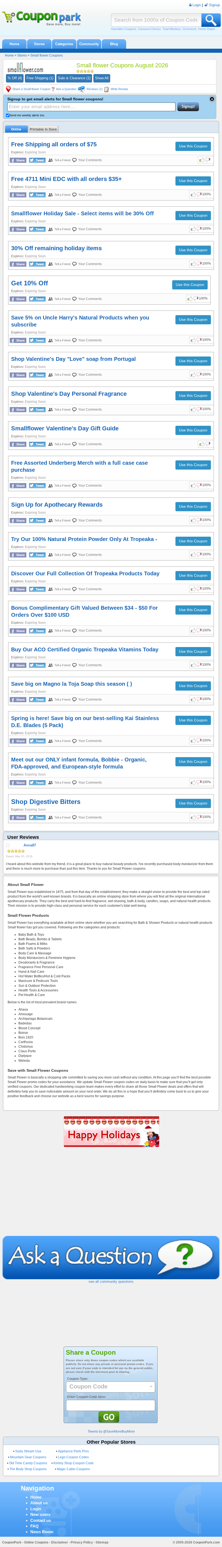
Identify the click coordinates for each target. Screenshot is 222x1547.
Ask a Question (66, 89)
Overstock (189, 29)
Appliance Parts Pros (73, 1451)
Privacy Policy (82, 1542)
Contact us (40, 1520)
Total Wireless (171, 29)
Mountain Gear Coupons (28, 1457)
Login (35, 1508)
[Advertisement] (111, 1195)
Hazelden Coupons (123, 29)
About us (39, 1502)
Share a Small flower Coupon (31, 89)
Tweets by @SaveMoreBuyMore (111, 1431)
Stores (39, 44)
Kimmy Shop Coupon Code (73, 1463)
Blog (114, 44)
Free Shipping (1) (40, 78)
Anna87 (30, 845)
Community (89, 44)
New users (40, 1514)
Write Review (119, 89)
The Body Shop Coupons (28, 1469)
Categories (64, 44)
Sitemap (102, 1542)
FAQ (34, 1526)
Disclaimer (59, 1542)
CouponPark (11, 1542)
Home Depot (206, 29)
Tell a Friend (62, 160)
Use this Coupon (193, 146)
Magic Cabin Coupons (73, 1469)
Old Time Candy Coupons (28, 1463)
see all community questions (111, 1281)
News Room (41, 1531)
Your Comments (90, 160)
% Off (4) (15, 78)
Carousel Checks (149, 29)
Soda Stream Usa (28, 1451)
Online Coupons (36, 1542)
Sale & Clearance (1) (74, 78)
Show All (102, 78)
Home (14, 44)
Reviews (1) (95, 89)
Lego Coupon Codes (73, 1457)
